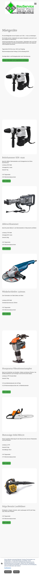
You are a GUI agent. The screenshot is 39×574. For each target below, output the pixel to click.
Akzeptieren (8, 571)
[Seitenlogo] (19, 7)
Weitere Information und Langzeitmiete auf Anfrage (15, 60)
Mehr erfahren (6, 181)
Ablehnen (16, 571)
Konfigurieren (7, 568)
